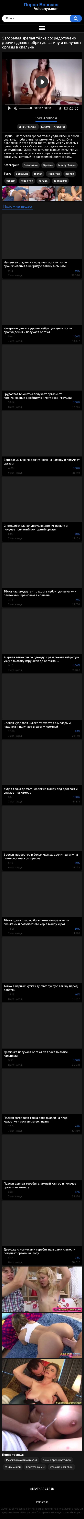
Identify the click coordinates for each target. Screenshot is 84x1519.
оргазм (10, 180)
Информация (28, 126)
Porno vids (42, 1501)
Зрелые (48, 165)
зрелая (38, 173)
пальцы (43, 180)
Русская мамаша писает (21, 1459)
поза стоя (27, 180)
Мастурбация (67, 165)
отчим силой (13, 1466)
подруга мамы (35, 1466)
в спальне (22, 173)
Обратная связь (42, 1488)
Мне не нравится (31, 119)
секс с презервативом (57, 1459)
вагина (69, 173)
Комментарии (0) (53, 126)
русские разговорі (61, 1466)
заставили (60, 180)
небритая (54, 173)
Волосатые (31, 165)
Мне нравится (26, 119)
